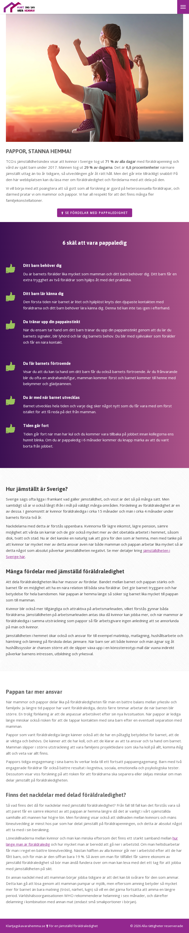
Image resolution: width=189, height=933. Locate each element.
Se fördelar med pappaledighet (96, 213)
